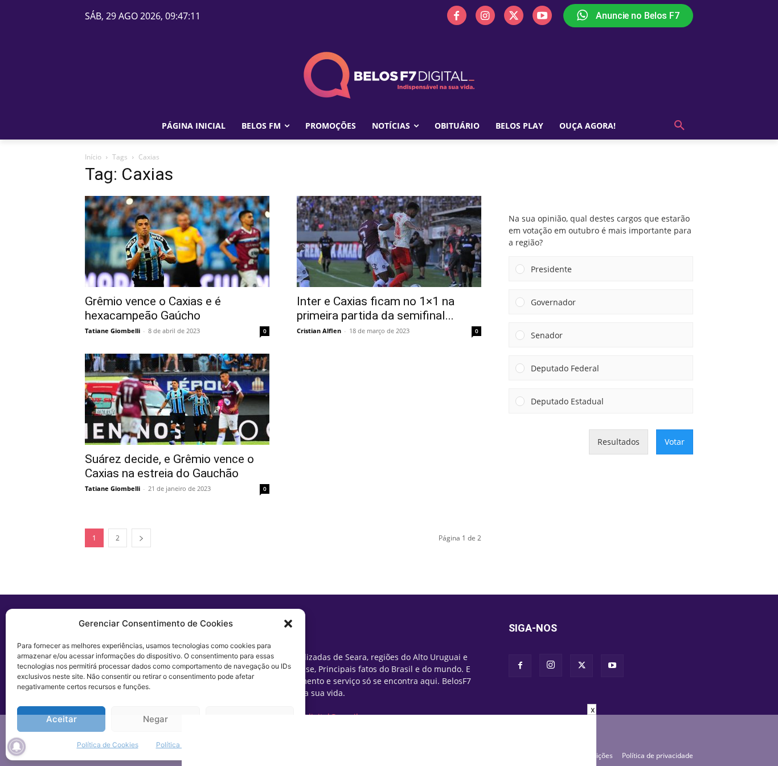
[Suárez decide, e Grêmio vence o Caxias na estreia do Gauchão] (177, 399)
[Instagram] (485, 15)
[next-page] (141, 538)
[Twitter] (513, 15)
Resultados (618, 441)
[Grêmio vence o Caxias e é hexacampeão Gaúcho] (177, 241)
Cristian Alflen (319, 330)
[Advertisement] (389, 740)
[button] (288, 623)
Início (93, 157)
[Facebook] (456, 15)
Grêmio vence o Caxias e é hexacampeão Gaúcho (153, 308)
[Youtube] (542, 15)
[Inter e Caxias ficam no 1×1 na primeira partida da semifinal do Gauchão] (389, 241)
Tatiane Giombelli (112, 330)
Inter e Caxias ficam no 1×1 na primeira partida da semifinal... (375, 308)
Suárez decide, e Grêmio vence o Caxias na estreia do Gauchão (169, 466)
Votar (675, 441)
